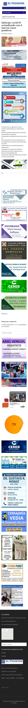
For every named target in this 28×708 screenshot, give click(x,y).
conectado (16, 324)
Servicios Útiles (7, 12)
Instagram (3, 656)
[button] (25, 8)
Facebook (3, 652)
